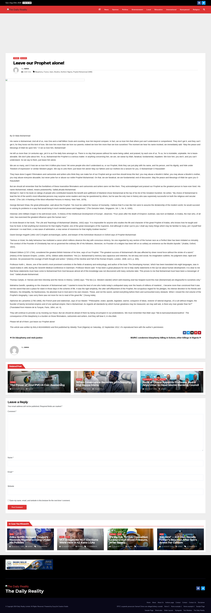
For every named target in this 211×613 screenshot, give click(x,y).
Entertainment (137, 9)
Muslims (57, 72)
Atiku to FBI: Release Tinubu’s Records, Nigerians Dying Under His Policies (30, 539)
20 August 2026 (18, 389)
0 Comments (42, 546)
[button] (204, 9)
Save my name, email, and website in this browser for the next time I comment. (40, 500)
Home (148, 602)
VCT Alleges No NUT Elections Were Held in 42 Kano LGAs (78, 541)
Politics (125, 9)
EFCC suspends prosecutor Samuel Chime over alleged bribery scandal (140, 606)
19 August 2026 (84, 389)
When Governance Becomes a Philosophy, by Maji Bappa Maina (105, 384)
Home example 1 (176, 606)
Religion (196, 9)
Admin (26, 69)
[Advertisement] (105, 30)
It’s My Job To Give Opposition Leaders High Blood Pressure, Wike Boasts (128, 539)
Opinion (115, 9)
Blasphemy (39, 72)
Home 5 (166, 606)
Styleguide (178, 610)
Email (10, 472)
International (171, 9)
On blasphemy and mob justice (27, 338)
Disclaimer (201, 602)
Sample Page (200, 606)
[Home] (100, 9)
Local (148, 9)
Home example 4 (189, 606)
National (113, 534)
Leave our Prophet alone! (38, 63)
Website (11, 486)
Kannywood (185, 9)
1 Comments (92, 546)
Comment (12, 411)
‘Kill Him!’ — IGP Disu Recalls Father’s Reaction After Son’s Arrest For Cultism (178, 539)
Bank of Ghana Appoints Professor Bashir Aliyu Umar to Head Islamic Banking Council (171, 384)
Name (11, 458)
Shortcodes (158, 610)
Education (159, 9)
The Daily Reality (24, 591)
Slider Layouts (168, 610)
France (46, 72)
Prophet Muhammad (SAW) (82, 72)
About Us (161, 602)
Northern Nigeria (66, 72)
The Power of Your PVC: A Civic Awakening (37, 385)
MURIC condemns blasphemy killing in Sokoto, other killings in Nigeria (165, 338)
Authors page (169, 602)
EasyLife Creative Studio (60, 606)
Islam (51, 72)
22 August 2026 (17, 546)
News (106, 9)
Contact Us (192, 602)
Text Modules (187, 610)
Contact (178, 602)
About (154, 602)
